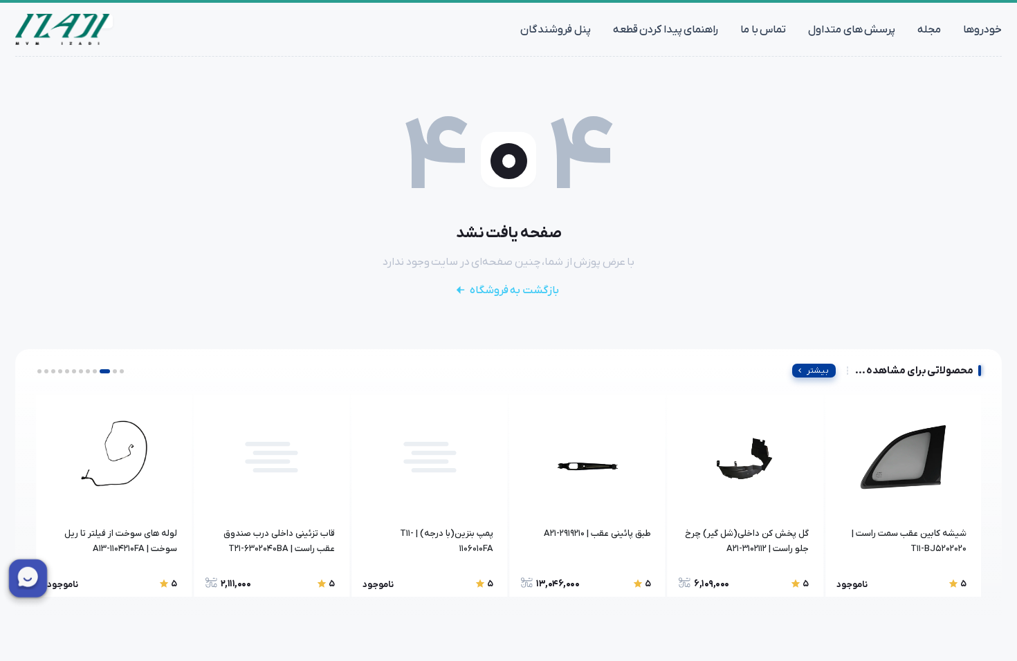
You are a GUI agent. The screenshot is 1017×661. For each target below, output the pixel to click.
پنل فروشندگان (555, 30)
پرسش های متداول (851, 30)
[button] (122, 371)
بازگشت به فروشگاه (514, 290)
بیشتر (818, 370)
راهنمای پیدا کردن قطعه (666, 30)
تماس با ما (763, 30)
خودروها (982, 30)
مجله (929, 30)
